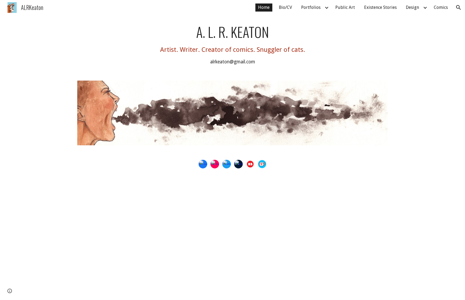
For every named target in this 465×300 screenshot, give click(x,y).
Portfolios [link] (310, 7)
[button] (458, 7)
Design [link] (412, 7)
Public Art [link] (345, 7)
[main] (232, 44)
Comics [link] (441, 7)
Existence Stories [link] (380, 7)
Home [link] (264, 7)
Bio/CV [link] (285, 7)
